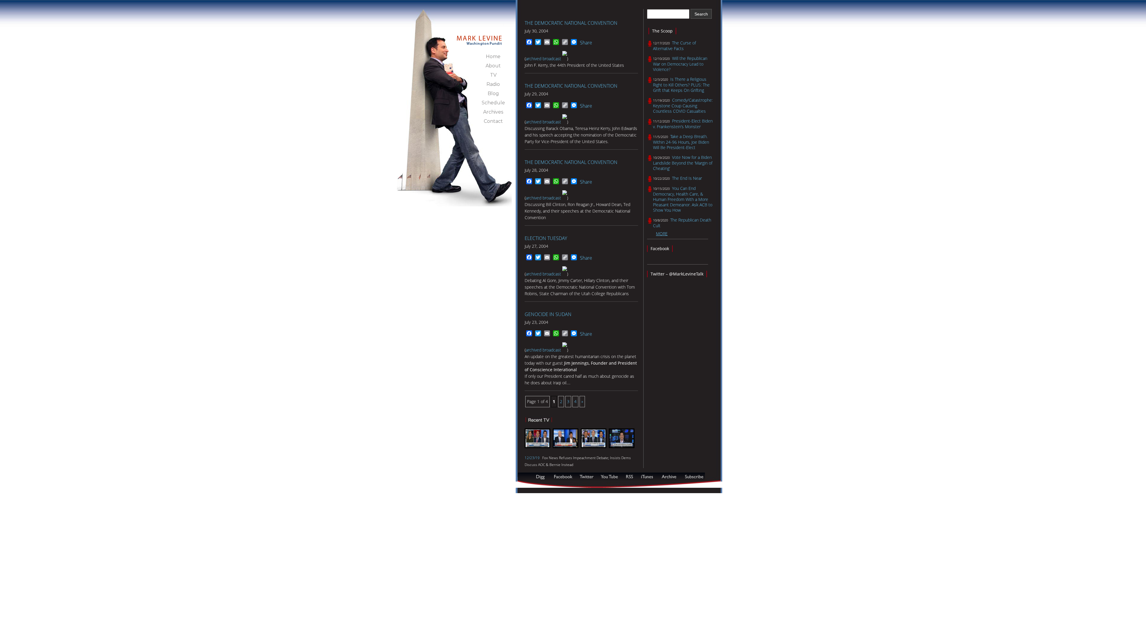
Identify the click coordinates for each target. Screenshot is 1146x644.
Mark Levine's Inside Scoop (479, 37)
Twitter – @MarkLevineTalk (677, 274)
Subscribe (547, 485)
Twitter (587, 477)
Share (586, 43)
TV (493, 75)
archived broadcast (544, 58)
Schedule (493, 103)
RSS (629, 477)
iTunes (647, 477)
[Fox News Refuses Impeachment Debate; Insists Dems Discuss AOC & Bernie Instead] (537, 446)
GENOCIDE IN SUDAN (548, 314)
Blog (493, 93)
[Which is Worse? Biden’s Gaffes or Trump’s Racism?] (593, 446)
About (493, 66)
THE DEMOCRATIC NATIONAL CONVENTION (571, 23)
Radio (493, 84)
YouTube (610, 477)
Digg (542, 477)
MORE (662, 233)
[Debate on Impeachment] (565, 446)
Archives (493, 112)
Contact (493, 121)
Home (493, 56)
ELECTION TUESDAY (546, 238)
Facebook (660, 248)
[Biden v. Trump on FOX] (621, 446)
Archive (669, 477)
